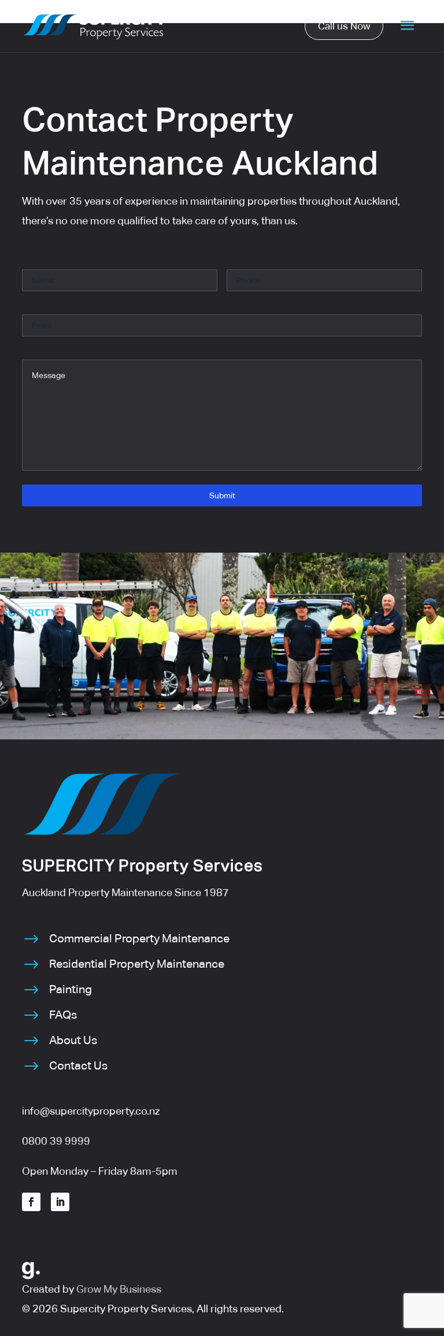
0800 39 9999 (56, 1141)
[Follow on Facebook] (31, 1202)
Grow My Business (118, 1289)
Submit (222, 495)
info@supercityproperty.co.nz (91, 1111)
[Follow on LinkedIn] (60, 1202)
